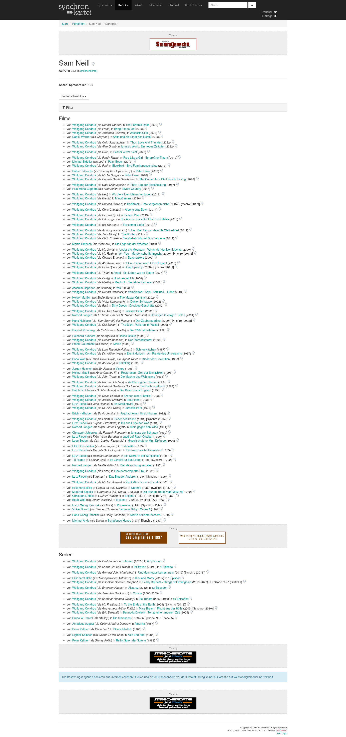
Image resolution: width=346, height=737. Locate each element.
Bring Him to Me (124, 129)
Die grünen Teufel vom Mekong (163, 492)
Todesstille (128, 446)
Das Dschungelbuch (152, 386)
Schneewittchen (146, 349)
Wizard (139, 5)
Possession (124, 505)
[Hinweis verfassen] (93, 62)
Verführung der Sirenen (142, 382)
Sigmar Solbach (82, 635)
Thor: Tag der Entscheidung (148, 185)
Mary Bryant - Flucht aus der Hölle (160, 608)
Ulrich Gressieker (83, 446)
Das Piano (133, 400)
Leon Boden (80, 440)
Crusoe (137, 593)
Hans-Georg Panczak (86, 505)
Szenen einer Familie (137, 396)
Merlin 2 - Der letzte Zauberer (133, 282)
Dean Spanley (134, 267)
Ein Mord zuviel (123, 404)
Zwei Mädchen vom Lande (142, 482)
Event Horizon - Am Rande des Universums (154, 353)
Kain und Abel (136, 635)
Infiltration (140, 567)
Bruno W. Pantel (82, 618)
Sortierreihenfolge (73, 96)
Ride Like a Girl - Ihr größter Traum (145, 157)
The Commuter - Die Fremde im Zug (162, 179)
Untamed (127, 561)
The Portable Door (137, 125)
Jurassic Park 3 (134, 311)
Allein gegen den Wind (144, 427)
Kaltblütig (124, 363)
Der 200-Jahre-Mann (143, 330)
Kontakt (174, 5)
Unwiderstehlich (124, 278)
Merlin (117, 344)
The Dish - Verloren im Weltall (140, 325)
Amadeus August (83, 623)
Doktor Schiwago (141, 301)
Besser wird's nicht (125, 152)
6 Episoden (154, 561)
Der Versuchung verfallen (136, 465)
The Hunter (128, 234)
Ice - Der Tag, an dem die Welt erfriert (155, 230)
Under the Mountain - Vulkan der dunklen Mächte (150, 249)
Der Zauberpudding (148, 321)
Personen (78, 24)
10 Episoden (181, 599)
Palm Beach (115, 161)
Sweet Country (131, 189)
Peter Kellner (80, 629)
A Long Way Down (136, 209)
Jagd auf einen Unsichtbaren (138, 413)
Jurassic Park (133, 408)
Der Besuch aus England (135, 390)
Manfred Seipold (82, 492)
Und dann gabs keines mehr (156, 572)
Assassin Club (139, 133)
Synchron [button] (104, 5)
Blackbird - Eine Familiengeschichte (134, 165)
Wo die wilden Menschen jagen (131, 194)
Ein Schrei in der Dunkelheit (141, 456)
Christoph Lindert (83, 496)
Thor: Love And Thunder (146, 142)
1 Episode (167, 567)
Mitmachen (156, 5)
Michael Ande (81, 520)
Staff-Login (282, 733)
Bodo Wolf (78, 359)
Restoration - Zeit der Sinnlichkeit (142, 372)
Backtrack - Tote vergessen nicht (148, 204)
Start (65, 24)
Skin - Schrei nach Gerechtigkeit (146, 263)
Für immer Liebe (133, 225)
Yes (118, 288)
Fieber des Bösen (125, 419)
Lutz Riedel (79, 404)
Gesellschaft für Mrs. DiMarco (147, 440)
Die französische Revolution (144, 450)
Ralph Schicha (81, 390)
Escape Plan (132, 215)
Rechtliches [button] (192, 5)
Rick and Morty (144, 578)
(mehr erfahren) (88, 70)
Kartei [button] (122, 5)
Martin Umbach (82, 244)
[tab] (173, 107)
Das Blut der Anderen (122, 476)
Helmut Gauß (80, 372)
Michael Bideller (82, 161)
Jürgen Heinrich (82, 368)
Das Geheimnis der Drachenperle (144, 238)
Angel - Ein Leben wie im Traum (134, 273)
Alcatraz (133, 588)
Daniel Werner (81, 137)
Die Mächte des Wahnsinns (138, 376)
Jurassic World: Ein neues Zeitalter (143, 146)
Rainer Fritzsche (82, 171)
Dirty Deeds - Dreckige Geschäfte (133, 305)
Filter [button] (69, 107)
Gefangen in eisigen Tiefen (168, 315)
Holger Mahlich (81, 297)
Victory (120, 368)
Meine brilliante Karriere (145, 515)
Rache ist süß (127, 336)
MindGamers (123, 198)
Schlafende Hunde (119, 520)
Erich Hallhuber (82, 413)
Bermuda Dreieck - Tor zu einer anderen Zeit (151, 612)
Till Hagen (78, 460)
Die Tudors (145, 599)
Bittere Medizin (122, 629)
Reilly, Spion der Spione (131, 640)
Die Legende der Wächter (131, 244)
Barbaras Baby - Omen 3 (134, 509)
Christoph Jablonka (84, 432)
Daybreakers (136, 257)
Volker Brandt (80, 509)
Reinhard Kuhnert (83, 336)
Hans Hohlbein (81, 321)
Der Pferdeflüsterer (140, 340)
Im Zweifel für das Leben (125, 460)
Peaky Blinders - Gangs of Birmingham (166, 582)
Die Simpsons (122, 618)
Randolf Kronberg (83, 330)
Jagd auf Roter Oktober (138, 436)
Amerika (140, 623)
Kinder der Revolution (156, 359)
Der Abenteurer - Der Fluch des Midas (145, 219)
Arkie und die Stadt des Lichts (132, 137)
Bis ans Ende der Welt (135, 423)
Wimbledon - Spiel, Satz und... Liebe (151, 292)
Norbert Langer (82, 315)
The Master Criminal (133, 297)
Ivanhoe (136, 488)
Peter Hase (143, 171)
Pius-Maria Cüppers (85, 189)
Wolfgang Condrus (84, 125)
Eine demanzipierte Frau (129, 471)
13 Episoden (160, 588)
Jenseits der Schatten (144, 432)
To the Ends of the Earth (139, 604)
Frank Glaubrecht (83, 344)
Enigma (129, 496)
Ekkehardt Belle (82, 488)
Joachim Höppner (83, 288)
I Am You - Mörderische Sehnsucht (140, 253)
